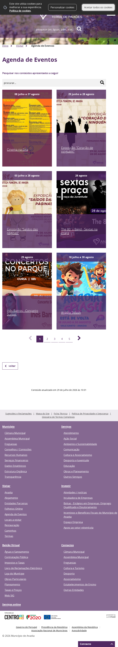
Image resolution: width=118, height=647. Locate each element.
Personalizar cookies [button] (62, 7)
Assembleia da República (85, 627)
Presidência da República (54, 627)
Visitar (20, 45)
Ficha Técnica (60, 413)
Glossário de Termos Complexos (58, 417)
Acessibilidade (79, 630)
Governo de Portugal (26, 627)
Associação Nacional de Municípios (49, 630)
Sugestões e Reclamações (18, 413)
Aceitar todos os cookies (98, 7)
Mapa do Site (42, 413)
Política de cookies (20, 10)
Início (5, 45)
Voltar (12, 366)
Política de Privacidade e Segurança (90, 413)
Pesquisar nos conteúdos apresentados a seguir (30, 73)
